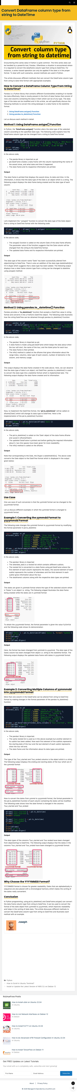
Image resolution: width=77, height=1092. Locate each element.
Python (9, 980)
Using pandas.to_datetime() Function (25, 114)
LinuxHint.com (50, 1089)
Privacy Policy (42, 1083)
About (32, 1083)
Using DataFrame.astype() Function (24, 112)
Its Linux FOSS (10, 2)
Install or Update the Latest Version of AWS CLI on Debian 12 (31, 986)
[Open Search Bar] (69, 2)
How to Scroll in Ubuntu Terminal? (20, 983)
